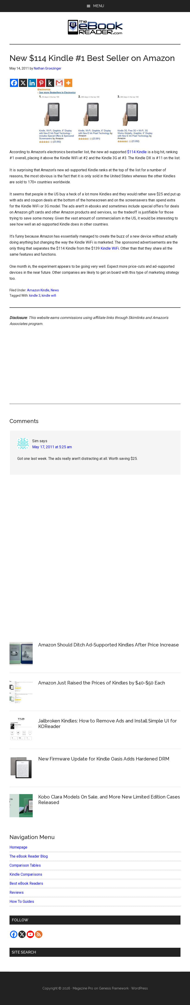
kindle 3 (34, 295)
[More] (68, 83)
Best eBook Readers (26, 883)
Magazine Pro (83, 988)
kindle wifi (49, 295)
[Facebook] (14, 83)
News (55, 290)
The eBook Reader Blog (29, 856)
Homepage (18, 847)
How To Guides (22, 901)
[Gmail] (59, 83)
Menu (98, 6)
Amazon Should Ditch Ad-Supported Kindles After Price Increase (108, 645)
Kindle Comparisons (26, 874)
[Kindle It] (50, 83)
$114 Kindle (137, 152)
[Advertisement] (95, 359)
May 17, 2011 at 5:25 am (52, 447)
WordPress (139, 988)
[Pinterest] (41, 83)
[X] (23, 83)
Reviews (17, 892)
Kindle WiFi (110, 248)
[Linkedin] (32, 83)
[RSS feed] (38, 934)
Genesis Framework (114, 988)
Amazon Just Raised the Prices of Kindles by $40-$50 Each (101, 683)
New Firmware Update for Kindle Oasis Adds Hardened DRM (103, 759)
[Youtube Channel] (30, 934)
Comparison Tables (25, 865)
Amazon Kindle (38, 290)
